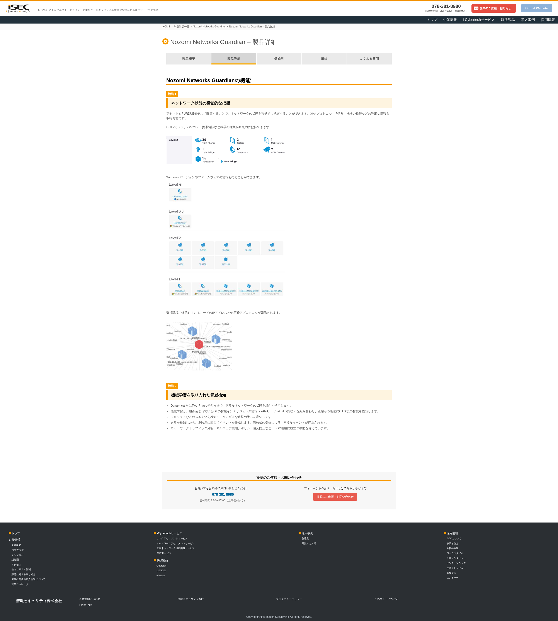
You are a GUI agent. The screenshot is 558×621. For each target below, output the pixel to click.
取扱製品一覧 (181, 26)
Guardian (161, 565)
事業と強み (453, 543)
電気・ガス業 (309, 543)
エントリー (453, 577)
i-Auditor (161, 575)
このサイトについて (386, 599)
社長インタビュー (456, 558)
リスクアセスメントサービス (172, 538)
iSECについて (454, 538)
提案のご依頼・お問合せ (495, 8)
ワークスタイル (455, 553)
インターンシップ (456, 563)
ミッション (18, 554)
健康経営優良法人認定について (28, 579)
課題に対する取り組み (24, 574)
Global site (85, 605)
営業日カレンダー (21, 584)
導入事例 (307, 533)
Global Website (536, 8)
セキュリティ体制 (21, 569)
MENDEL (161, 570)
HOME (166, 26)
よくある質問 (369, 58)
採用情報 (548, 20)
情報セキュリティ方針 (191, 599)
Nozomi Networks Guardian (209, 26)
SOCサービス (165, 553)
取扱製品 (162, 560)
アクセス (16, 564)
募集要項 (451, 573)
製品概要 (188, 58)
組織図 (15, 559)
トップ (432, 20)
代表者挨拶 (18, 549)
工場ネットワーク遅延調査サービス (176, 548)
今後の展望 (453, 548)
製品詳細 (233, 58)
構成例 (279, 58)
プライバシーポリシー (289, 599)
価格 (324, 58)
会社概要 (16, 545)
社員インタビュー (456, 568)
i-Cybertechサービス (169, 533)
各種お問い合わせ (89, 599)
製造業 (305, 538)
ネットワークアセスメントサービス (176, 543)
